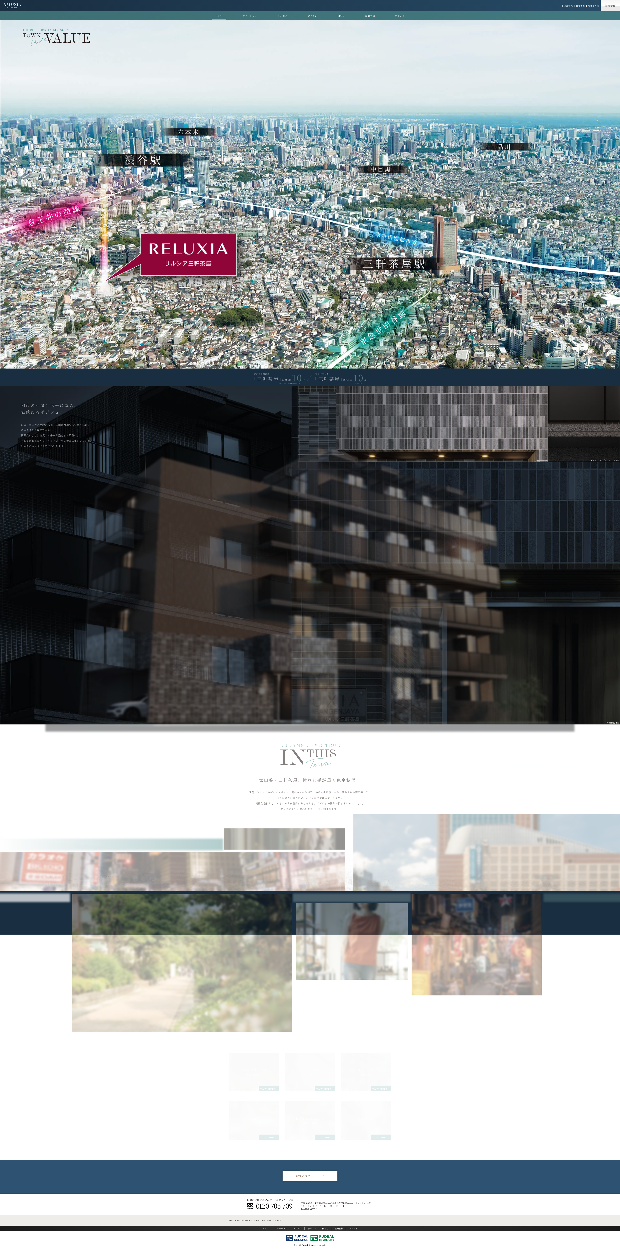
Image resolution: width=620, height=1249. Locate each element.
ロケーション (250, 15)
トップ (218, 15)
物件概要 (580, 6)
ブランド (400, 15)
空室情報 (568, 6)
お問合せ (610, 5)
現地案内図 (593, 6)
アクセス (283, 15)
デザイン (312, 15)
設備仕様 (370, 15)
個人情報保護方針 (309, 1208)
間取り (341, 15)
